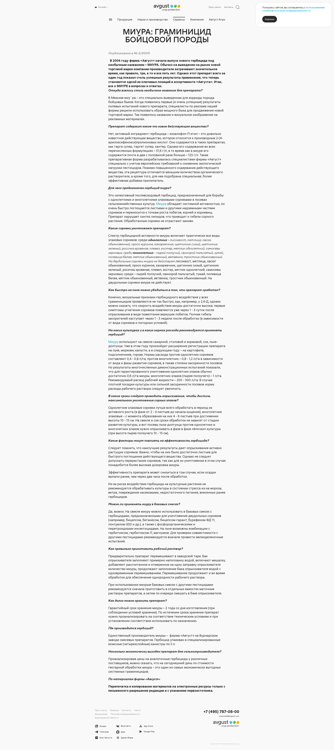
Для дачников (101, 714)
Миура (161, 204)
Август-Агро (217, 19)
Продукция (124, 19)
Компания (197, 19)
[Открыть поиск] (237, 7)
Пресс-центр (214, 7)
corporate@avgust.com (229, 716)
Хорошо (269, 19)
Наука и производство (153, 19)
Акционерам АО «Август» (107, 717)
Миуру (113, 342)
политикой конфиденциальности (291, 10)
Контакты (228, 7)
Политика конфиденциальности (125, 714)
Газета (137, 710)
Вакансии (114, 710)
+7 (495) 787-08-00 (221, 711)
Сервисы (179, 19)
